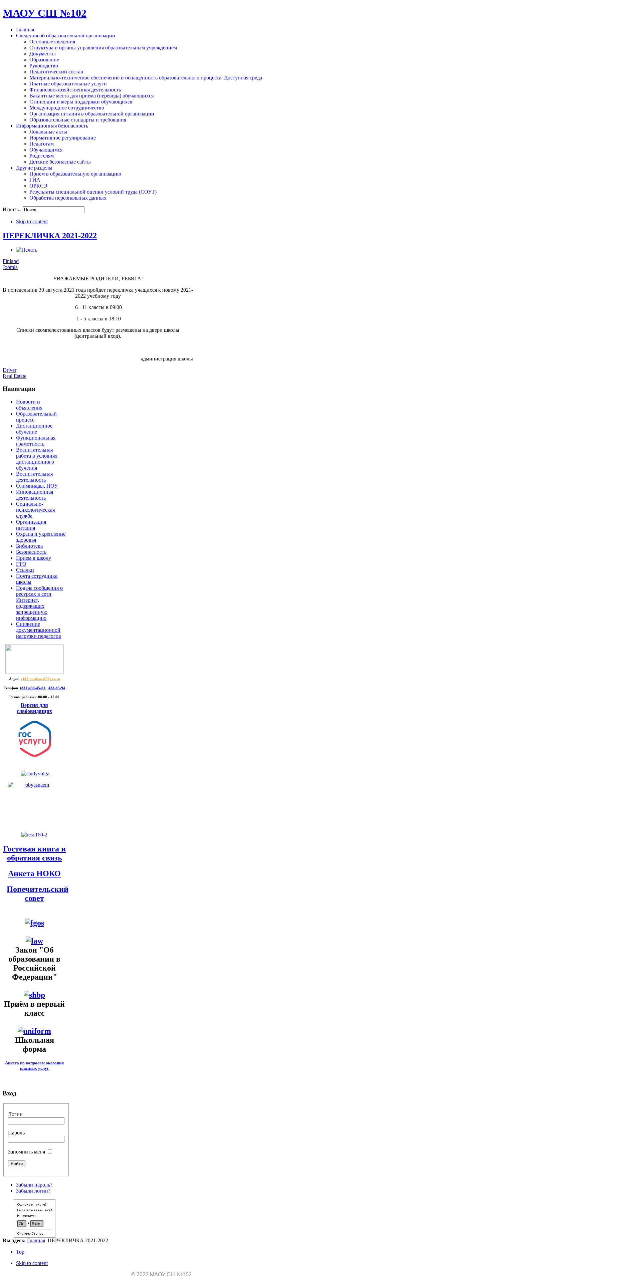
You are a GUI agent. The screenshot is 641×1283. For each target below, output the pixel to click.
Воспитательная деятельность (34, 477)
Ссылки (25, 570)
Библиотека (29, 546)
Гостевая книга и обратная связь (34, 853)
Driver (9, 370)
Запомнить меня (26, 1151)
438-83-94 (56, 688)
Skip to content (32, 221)
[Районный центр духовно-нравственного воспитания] (34, 773)
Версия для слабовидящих (34, 708)
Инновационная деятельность (34, 495)
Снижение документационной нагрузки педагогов (38, 630)
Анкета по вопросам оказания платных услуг (34, 1065)
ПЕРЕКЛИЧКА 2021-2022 (50, 235)
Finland (11, 261)
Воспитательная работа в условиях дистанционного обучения (36, 459)
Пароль (16, 1132)
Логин (15, 1114)
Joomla (10, 267)
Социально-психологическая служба (35, 510)
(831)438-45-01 (32, 688)
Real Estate (14, 376)
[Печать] (26, 250)
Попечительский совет (37, 894)
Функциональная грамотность (35, 441)
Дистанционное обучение (34, 429)
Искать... (13, 209)
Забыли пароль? (34, 1185)
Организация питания (31, 525)
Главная (36, 1240)
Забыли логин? (33, 1191)
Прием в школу (33, 558)
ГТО (21, 564)
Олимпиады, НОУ (37, 486)
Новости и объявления (29, 405)
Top (20, 1252)
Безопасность (31, 552)
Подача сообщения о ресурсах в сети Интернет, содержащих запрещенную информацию (39, 603)
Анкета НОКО (34, 873)
